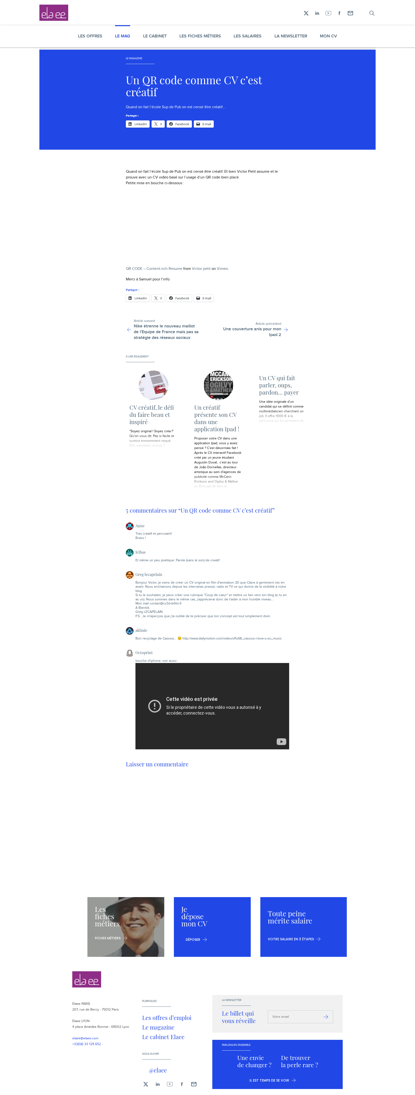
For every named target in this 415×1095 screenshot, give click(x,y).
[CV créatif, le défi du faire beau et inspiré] (153, 385)
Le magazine (158, 1027)
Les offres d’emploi (166, 1017)
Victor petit (201, 268)
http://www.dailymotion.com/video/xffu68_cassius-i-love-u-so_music (232, 638)
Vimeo (222, 268)
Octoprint (144, 652)
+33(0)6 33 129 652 (86, 1044)
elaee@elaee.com (85, 1038)
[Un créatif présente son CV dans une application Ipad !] (218, 385)
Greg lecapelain (148, 574)
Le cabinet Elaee (163, 1037)
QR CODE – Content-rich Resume (154, 268)
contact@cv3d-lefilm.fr (166, 603)
